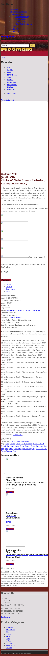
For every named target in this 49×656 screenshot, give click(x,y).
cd (22, 444)
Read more (10, 492)
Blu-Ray (10, 87)
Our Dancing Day (28, 448)
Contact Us (14, 29)
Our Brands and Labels (18, 12)
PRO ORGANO (41, 448)
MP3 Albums (12, 75)
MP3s (9, 72)
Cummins (39, 446)
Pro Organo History (22, 16)
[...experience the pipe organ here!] (17, 51)
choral (17, 446)
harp (2, 448)
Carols (18, 444)
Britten (12, 444)
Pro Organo (11, 82)
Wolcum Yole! (11, 451)
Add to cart (6, 280)
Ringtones (11, 89)
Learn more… (17, 434)
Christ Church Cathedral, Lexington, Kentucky (23, 310)
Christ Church (25, 446)
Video (9, 77)
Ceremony (28, 444)
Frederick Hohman (15, 317)
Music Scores (12, 84)
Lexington (17, 448)
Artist (8, 291)
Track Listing (10, 289)
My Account (14, 31)
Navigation (7, 36)
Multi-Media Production (23, 24)
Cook (33, 446)
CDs (9, 67)
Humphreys (9, 448)
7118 (7, 444)
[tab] (27, 284)
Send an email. (6, 617)
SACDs (10, 70)
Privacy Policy (20, 21)
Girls (45, 446)
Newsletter (14, 9)
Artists (12, 26)
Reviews (9, 286)
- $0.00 (11, 93)
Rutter (3, 451)
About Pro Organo (16, 14)
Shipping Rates (21, 19)
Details (8, 284)
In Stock (10, 80)
